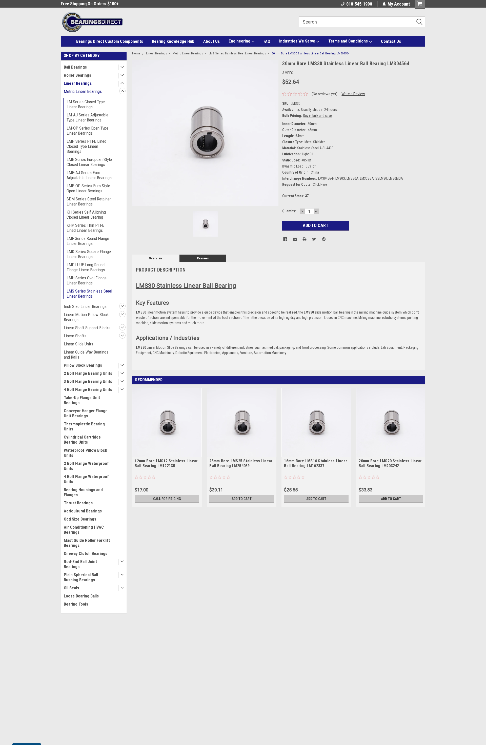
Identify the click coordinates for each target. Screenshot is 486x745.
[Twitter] (314, 239)
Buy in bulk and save (317, 116)
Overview (155, 258)
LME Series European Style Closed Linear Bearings (89, 162)
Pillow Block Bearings (83, 365)
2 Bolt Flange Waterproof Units (86, 466)
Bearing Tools (76, 604)
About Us (211, 41)
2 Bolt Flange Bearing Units (88, 373)
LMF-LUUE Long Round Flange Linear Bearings (86, 267)
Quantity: (289, 211)
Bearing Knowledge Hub (173, 41)
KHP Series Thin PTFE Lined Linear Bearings (85, 228)
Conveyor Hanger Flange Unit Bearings (86, 413)
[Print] (304, 239)
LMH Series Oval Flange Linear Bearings (87, 280)
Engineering (240, 41)
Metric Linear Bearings (83, 91)
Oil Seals (71, 587)
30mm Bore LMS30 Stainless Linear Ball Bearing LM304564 (311, 53)
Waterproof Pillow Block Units (85, 453)
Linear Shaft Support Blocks (87, 327)
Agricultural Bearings (83, 510)
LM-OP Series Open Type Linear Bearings (87, 131)
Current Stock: (295, 196)
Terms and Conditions (348, 41)
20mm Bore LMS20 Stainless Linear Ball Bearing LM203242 (390, 463)
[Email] (295, 239)
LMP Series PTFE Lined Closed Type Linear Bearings (86, 146)
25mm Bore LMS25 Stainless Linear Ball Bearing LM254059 (240, 463)
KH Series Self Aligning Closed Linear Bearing (86, 215)
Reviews (203, 258)
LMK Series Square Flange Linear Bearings (89, 254)
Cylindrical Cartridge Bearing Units (82, 439)
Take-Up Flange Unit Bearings (82, 400)
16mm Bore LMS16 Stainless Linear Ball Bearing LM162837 (315, 463)
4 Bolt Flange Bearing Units (88, 389)
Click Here (320, 184)
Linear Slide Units (78, 343)
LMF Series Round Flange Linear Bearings (88, 241)
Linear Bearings (78, 83)
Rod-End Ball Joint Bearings (80, 564)
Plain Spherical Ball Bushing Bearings (81, 577)
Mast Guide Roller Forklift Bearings (87, 543)
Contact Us (391, 41)
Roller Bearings (77, 75)
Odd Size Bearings (80, 519)
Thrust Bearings (78, 502)
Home (136, 53)
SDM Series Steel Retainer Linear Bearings (89, 201)
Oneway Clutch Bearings (85, 553)
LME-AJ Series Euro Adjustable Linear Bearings (89, 175)
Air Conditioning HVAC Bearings (84, 530)
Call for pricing (167, 499)
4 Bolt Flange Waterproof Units (86, 479)
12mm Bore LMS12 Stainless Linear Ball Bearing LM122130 (166, 463)
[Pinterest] (324, 239)
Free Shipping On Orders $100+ (90, 3)
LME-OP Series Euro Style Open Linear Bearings (88, 188)
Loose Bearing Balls (81, 595)
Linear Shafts (75, 335)
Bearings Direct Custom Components (109, 41)
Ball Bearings (75, 67)
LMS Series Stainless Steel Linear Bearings (89, 293)
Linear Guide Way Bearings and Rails (86, 354)
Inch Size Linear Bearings (85, 306)
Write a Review (353, 94)
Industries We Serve (297, 41)
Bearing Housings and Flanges (83, 492)
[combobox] (362, 21)
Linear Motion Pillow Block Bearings (86, 317)
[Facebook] (285, 239)
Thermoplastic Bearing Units (84, 426)
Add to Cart (242, 499)
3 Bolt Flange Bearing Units (88, 381)
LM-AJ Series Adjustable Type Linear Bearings (87, 117)
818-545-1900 (359, 4)
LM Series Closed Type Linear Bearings (86, 104)
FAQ (267, 41)
